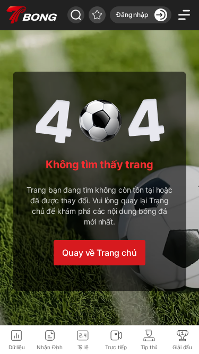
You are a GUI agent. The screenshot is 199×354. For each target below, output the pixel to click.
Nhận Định (50, 347)
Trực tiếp (116, 347)
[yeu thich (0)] (97, 14)
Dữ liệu (16, 347)
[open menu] (184, 14)
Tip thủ (149, 347)
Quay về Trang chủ (99, 252)
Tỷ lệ (83, 347)
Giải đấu (182, 347)
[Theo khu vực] (75, 14)
